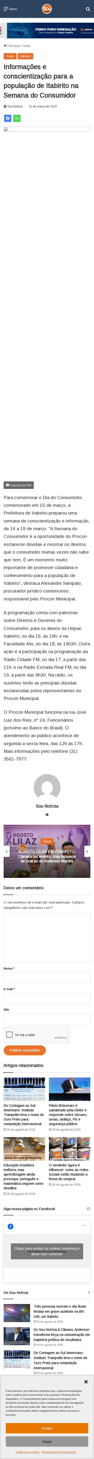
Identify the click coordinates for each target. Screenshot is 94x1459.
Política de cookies (27, 1452)
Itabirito (25, 56)
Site (6, 1009)
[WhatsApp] (16, 118)
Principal (13, 46)
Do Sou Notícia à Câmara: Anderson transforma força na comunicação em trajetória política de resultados (62, 1335)
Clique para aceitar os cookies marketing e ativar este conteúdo (47, 1251)
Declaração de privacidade (59, 1452)
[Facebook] (7, 118)
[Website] (47, 815)
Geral (26, 46)
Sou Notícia (14, 106)
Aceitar (47, 1428)
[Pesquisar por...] (88, 10)
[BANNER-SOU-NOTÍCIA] (47, 30)
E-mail (9, 989)
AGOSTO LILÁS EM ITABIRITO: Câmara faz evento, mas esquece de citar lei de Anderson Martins (47, 856)
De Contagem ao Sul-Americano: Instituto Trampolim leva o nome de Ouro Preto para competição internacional (24, 1115)
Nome (9, 968)
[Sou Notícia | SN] (47, 8)
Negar (47, 1441)
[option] (47, 851)
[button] (86, 1381)
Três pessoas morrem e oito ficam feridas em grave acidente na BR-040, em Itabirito (60, 1311)
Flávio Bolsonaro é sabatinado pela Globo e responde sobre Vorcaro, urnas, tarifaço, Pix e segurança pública (68, 1115)
